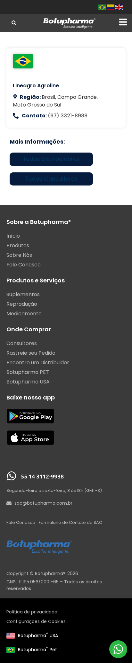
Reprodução (21, 304)
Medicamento (24, 314)
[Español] (111, 7)
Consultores (21, 343)
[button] (122, 22)
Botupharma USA (38, 635)
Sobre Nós (19, 255)
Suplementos (23, 294)
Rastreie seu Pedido (30, 353)
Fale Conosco (23, 265)
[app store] (30, 437)
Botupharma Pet (37, 649)
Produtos (17, 245)
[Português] (102, 7)
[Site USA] (10, 635)
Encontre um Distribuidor (37, 362)
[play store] (30, 415)
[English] (119, 7)
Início (13, 236)
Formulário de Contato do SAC (70, 522)
